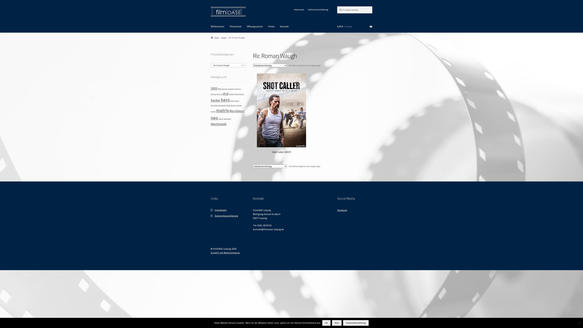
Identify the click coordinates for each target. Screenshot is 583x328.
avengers (231, 89)
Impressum (299, 9)
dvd (225, 93)
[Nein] (579, 322)
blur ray (219, 94)
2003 (214, 88)
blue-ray (238, 89)
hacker (215, 100)
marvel (213, 112)
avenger (224, 89)
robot (220, 119)
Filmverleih (235, 26)
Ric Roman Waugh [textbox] (227, 65)
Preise (271, 26)
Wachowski (219, 124)
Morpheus (236, 111)
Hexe (232, 101)
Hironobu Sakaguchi (218, 105)
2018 (219, 89)
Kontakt (284, 26)
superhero (227, 119)
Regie (224, 37)
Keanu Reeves (231, 105)
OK (326, 323)
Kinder (239, 105)
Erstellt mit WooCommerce (225, 252)
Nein (337, 323)
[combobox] (228, 65)
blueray (213, 94)
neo (214, 118)
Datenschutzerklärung (318, 9)
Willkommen (217, 26)
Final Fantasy (239, 94)
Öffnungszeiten (255, 26)
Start (216, 37)
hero (225, 100)
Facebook (342, 210)
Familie (231, 94)
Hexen (236, 101)
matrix (222, 110)
